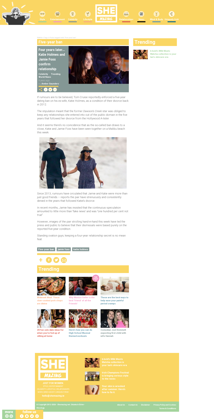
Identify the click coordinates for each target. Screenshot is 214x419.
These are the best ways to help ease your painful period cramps (114, 300)
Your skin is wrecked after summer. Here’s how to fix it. (113, 389)
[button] (11, 416)
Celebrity (72, 19)
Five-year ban (46, 249)
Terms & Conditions (167, 409)
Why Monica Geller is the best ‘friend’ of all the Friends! (82, 300)
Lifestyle (87, 19)
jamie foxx (64, 249)
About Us (121, 405)
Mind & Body (156, 19)
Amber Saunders (50, 83)
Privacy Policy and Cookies (164, 405)
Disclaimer (145, 405)
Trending (55, 74)
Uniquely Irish (172, 19)
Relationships (126, 19)
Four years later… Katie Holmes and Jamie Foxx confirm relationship (52, 59)
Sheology (40, 408)
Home (39, 38)
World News (45, 77)
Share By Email (55, 90)
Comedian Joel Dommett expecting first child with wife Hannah (113, 333)
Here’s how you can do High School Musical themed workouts (80, 333)
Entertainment (57, 19)
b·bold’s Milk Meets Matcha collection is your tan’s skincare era (163, 54)
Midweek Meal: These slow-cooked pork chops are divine (50, 300)
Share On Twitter (50, 90)
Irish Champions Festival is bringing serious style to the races (115, 375)
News (141, 19)
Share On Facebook (46, 90)
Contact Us (133, 405)
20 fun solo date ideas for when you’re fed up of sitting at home (50, 333)
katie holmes (80, 249)
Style (42, 19)
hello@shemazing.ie (53, 395)
